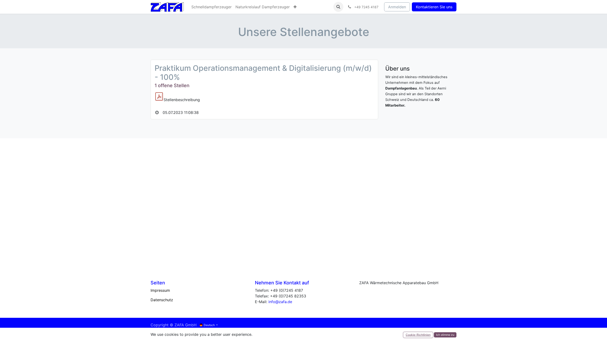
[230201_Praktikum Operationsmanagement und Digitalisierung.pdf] (159, 96)
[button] (338, 7)
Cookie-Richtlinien (418, 335)
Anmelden (397, 6)
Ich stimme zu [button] (445, 335)
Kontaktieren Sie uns (434, 6)
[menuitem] (211, 7)
